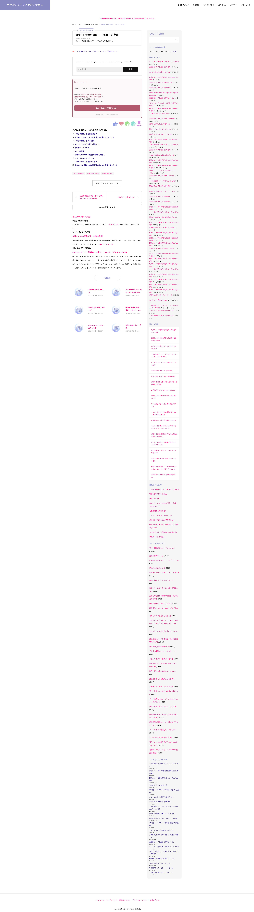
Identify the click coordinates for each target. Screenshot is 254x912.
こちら (174, 51)
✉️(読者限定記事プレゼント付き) (127, 18)
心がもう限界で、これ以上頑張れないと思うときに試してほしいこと (163, 427)
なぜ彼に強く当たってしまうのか (161, 686)
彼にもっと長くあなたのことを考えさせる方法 (163, 397)
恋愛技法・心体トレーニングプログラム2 (164, 560)
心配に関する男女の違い (158, 511)
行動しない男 (154, 498)
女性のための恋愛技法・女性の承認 (87, 236)
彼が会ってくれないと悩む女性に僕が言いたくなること (94, 137)
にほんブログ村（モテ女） (81, 217)
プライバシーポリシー (140, 900)
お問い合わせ (245, 5)
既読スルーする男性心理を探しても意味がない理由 (163, 331)
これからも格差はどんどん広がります (161, 872)
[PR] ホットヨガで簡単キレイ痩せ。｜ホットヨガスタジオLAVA (99, 252)
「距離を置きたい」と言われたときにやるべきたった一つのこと (163, 355)
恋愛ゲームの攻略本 (82, 148)
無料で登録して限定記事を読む (107, 108)
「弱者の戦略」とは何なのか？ (86, 134)
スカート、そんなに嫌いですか (159, 113)
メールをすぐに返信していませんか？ (162, 730)
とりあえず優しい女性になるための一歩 (161, 155)
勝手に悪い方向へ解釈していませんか (162, 671)
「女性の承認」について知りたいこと (162, 651)
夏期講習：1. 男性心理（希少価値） (160, 87)
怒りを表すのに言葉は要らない (160, 603)
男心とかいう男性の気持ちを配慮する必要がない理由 (163, 339)
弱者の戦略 (89, 30)
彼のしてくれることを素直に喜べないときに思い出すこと (163, 443)
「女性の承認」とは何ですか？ (86, 161)
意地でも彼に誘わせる (157, 568)
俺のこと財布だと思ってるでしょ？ (160, 72)
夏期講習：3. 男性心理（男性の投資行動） (162, 118)
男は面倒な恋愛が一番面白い (159, 646)
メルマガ (233, 5)
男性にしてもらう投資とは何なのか (162, 679)
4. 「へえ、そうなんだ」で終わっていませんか (164, 61)
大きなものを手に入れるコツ (158, 300)
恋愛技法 (196, 5)
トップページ (99, 900)
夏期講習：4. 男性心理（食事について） (162, 98)
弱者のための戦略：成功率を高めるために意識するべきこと (96, 165)
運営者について (124, 900)
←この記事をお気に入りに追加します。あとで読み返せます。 (96, 51)
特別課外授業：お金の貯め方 (158, 785)
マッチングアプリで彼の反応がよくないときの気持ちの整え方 (163, 413)
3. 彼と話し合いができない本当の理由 (163, 376)
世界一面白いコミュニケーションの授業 (161, 227)
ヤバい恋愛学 (79, 151)
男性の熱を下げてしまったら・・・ (162, 580)
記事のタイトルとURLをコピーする (107, 183)
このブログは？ (183, 5)
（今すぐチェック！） (106, 244)
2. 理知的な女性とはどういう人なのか (163, 390)
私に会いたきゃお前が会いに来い (161, 737)
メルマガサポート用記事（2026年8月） (161, 310)
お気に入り (222, 5)
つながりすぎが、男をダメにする (161, 659)
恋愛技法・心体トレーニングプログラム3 (162, 191)
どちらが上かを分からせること (160, 616)
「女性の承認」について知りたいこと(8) (162, 181)
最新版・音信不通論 (156, 537)
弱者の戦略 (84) (79, 173)
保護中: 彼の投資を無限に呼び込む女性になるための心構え (164, 435)
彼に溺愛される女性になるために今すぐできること (163, 451)
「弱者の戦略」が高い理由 (84, 141)
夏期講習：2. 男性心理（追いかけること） (162, 82)
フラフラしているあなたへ (84, 158)
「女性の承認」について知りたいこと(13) (164, 489)
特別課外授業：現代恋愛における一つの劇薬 (163, 818)
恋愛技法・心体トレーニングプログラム (163, 608)
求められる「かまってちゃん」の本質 (162, 706)
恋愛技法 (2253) (107, 173)
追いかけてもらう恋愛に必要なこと (87, 144)
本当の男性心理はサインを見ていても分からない (163, 347)
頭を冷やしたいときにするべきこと (160, 129)
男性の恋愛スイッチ (156, 556)
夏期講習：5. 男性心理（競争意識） (160, 67)
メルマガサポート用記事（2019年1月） (161, 797)
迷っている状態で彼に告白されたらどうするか (163, 460)
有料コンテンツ (208, 5)
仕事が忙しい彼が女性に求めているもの (163, 631)
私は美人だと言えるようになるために (161, 134)
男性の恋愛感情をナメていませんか (162, 548)
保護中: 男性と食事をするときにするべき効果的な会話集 (164, 383)
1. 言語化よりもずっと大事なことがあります (164, 405)
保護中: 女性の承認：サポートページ (160, 295)
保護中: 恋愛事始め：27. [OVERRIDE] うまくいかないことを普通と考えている (164, 468)
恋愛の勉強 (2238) (93, 173)
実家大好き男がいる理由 (158, 494)
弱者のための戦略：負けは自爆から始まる (90, 155)
